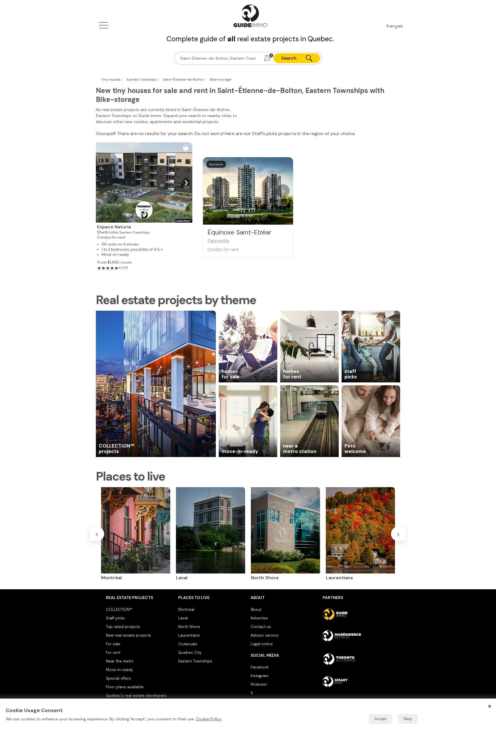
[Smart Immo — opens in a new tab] (356, 681)
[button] (267, 58)
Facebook (259, 667)
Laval (183, 618)
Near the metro (119, 661)
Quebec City (190, 652)
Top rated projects (123, 626)
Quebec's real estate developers (136, 695)
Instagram (259, 675)
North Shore (189, 626)
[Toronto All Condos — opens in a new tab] (356, 659)
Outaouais (187, 643)
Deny (408, 719)
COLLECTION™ (119, 609)
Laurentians (189, 635)
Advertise (259, 618)
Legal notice (262, 643)
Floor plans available (125, 687)
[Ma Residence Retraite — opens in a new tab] (356, 636)
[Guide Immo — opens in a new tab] (356, 614)
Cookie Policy (209, 719)
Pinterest (259, 684)
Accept (380, 719)
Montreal (186, 609)
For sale (113, 643)
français (394, 26)
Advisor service (264, 635)
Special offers (118, 678)
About (256, 609)
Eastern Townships (195, 661)
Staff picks (115, 618)
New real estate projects (128, 635)
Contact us (261, 626)
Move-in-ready (119, 669)
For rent (113, 652)
